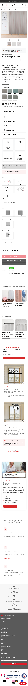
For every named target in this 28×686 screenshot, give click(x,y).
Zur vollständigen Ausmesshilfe (13, 358)
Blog (2, 643)
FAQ (2, 636)
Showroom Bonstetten (6, 634)
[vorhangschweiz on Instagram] (3, 621)
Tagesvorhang (7, 69)
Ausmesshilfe (4, 631)
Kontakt (3, 645)
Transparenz (5, 230)
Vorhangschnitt (5, 208)
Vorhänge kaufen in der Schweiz (8, 635)
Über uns (3, 642)
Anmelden (14, 663)
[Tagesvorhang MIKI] (14, 24)
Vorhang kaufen (4, 628)
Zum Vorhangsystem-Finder (13, 451)
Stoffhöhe (5, 196)
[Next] (18, 40)
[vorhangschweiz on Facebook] (2, 621)
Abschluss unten (6, 219)
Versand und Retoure (6, 646)
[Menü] (2, 5)
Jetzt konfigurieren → (9, 111)
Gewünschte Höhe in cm (7, 202)
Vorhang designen (5, 629)
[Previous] (10, 40)
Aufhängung (4, 177)
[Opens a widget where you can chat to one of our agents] (23, 683)
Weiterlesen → (5, 84)
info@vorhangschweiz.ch (6, 618)
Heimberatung (4, 632)
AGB (2, 649)
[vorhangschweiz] (7, 616)
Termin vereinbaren (9, 506)
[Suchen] (23, 5)
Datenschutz (4, 647)
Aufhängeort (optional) (7, 242)
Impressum (3, 650)
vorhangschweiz (15, 671)
